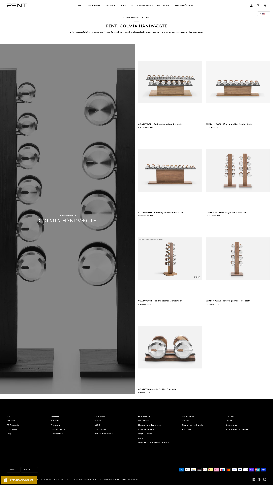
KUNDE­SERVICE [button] (145, 416)
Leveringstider (57, 434)
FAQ (9, 434)
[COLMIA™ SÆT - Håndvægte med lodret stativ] (238, 170)
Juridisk (87, 479)
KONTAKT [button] (230, 416)
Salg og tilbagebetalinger (106, 479)
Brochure (55, 420)
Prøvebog (55, 425)
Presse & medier (58, 429)
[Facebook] (254, 479)
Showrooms (231, 425)
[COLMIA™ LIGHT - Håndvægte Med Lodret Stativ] (170, 258)
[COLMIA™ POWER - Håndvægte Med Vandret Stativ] (238, 82)
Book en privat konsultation (238, 429)
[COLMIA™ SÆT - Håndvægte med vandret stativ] (170, 82)
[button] (89, 5)
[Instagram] (264, 479)
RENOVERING (100, 429)
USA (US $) (29, 470)
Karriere (185, 420)
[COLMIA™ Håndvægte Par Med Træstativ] (170, 347)
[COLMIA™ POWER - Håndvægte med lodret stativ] (238, 258)
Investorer (186, 429)
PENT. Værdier (13, 425)
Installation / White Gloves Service (153, 442)
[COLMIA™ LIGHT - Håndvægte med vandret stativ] (170, 170)
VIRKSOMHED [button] (188, 416)
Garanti (141, 438)
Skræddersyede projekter (149, 425)
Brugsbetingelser (73, 479)
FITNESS (98, 420)
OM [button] (8, 416)
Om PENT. (11, 420)
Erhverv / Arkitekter (146, 429)
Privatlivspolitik (54, 479)
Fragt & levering (145, 434)
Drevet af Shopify (129, 479)
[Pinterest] (259, 479)
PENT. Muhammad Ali (104, 434)
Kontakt (229, 420)
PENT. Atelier (12, 429)
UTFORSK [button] (55, 416)
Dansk (13, 470)
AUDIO (97, 425)
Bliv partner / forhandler (192, 425)
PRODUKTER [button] (100, 416)
